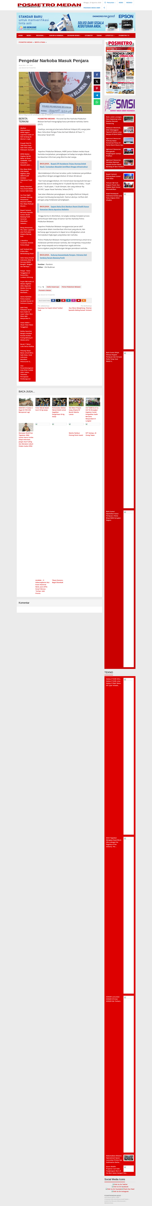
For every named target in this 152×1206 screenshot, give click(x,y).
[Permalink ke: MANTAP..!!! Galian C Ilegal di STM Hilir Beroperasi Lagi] (26, 402)
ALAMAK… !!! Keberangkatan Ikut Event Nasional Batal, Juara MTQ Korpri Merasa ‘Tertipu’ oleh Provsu (42, 586)
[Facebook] (53, 300)
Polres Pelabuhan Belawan (71, 287)
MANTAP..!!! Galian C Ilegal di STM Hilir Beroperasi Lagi (26, 410)
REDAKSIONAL (108, 1203)
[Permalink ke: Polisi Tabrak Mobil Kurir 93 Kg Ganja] (42, 402)
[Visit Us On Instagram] (120, 1191)
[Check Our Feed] (127, 1189)
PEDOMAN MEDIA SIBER (111, 1197)
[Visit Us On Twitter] (120, 1184)
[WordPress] (68, 300)
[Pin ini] (97, 88)
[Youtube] (78, 300)
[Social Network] (104, 7)
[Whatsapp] (97, 102)
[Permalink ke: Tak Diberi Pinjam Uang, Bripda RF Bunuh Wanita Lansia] (76, 402)
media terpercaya (53, 287)
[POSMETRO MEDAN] (49, 5)
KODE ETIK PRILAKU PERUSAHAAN (115, 1201)
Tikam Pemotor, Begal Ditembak (57, 581)
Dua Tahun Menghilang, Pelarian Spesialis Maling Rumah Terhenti (80, 308)
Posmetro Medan (45, 290)
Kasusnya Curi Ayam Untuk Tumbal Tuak (50, 308)
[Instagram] (73, 300)
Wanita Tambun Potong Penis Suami (76, 434)
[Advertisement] (59, 49)
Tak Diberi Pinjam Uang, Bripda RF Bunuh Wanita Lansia (75, 411)
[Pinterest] (63, 300)
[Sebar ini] (97, 75)
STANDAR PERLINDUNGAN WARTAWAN (116, 1199)
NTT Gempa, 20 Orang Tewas (91, 434)
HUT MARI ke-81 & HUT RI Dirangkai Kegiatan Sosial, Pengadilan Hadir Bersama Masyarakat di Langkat (92, 414)
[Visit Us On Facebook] (120, 1187)
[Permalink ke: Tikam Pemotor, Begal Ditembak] (59, 501)
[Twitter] (58, 300)
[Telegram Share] (97, 95)
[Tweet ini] (97, 81)
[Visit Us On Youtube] (113, 1189)
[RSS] (83, 300)
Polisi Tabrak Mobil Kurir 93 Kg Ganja (42, 409)
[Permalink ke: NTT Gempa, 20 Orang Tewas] (93, 427)
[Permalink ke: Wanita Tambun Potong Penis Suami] (76, 427)
